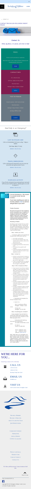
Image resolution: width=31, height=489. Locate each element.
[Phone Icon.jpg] (5, 366)
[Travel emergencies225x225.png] (15, 155)
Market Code (15, 454)
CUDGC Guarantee (15, 439)
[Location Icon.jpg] (5, 386)
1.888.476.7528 (13, 370)
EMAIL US (16, 376)
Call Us (15, 90)
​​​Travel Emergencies (15, 161)
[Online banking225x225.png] (15, 174)
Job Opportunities (15, 423)
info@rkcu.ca (13, 379)
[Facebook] (3, 481)
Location (15, 117)
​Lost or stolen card (15, 140)
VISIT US (15, 384)
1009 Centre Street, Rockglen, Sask (18, 387)
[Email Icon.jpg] (5, 378)
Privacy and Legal (15, 452)
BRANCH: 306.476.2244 (15, 148)
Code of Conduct (15, 457)
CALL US (15, 365)
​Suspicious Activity (15, 180)
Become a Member (15, 415)
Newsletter (15, 433)
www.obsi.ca (23, 332)
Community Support (15, 431)
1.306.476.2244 (13, 367)
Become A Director (15, 418)
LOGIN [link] (28, 6)
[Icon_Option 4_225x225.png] (15, 134)
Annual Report (15, 436)
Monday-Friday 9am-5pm (16, 372)
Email (15, 66)
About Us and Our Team (15, 420)
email (20, 201)
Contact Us (15, 460)
